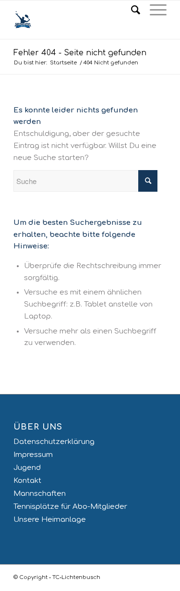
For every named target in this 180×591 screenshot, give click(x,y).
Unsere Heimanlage (49, 520)
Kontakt (27, 481)
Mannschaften (39, 494)
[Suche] (130, 10)
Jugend (27, 468)
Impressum (33, 455)
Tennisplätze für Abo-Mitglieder (70, 507)
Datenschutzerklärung (54, 442)
